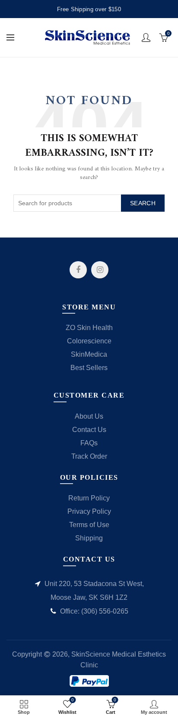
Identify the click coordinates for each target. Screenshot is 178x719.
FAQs (89, 443)
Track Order (89, 456)
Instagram (99, 269)
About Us (89, 416)
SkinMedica (89, 354)
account (146, 37)
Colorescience (89, 341)
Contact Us (89, 429)
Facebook (78, 269)
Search (143, 203)
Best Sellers (89, 367)
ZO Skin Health (89, 327)
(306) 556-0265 (104, 611)
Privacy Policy (89, 511)
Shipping (89, 538)
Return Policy (89, 498)
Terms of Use (89, 524)
